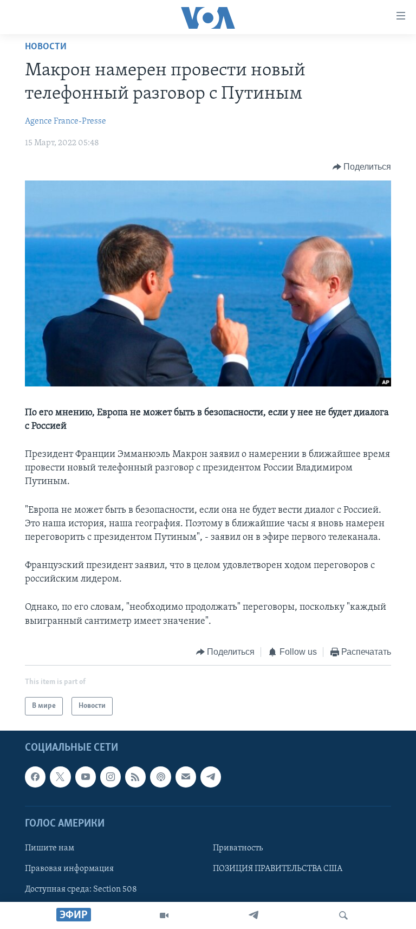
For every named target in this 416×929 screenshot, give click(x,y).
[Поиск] (343, 915)
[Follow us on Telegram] (210, 777)
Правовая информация (69, 869)
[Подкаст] (160, 777)
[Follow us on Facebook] (35, 777)
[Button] (362, 167)
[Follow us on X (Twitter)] (60, 777)
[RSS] (135, 777)
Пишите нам (49, 848)
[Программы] (164, 915)
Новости (46, 47)
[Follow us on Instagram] (110, 777)
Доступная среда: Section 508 (81, 889)
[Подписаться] (186, 777)
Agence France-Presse (65, 121)
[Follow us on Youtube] (85, 777)
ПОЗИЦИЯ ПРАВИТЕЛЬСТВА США (277, 869)
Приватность (238, 848)
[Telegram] (253, 915)
